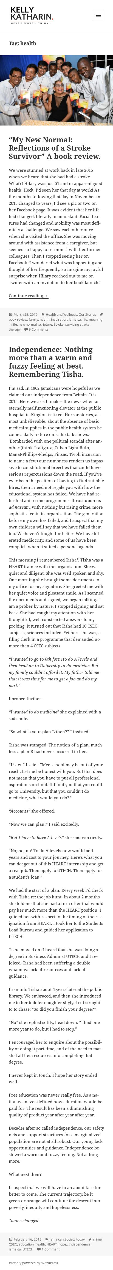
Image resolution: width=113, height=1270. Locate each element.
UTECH (27, 1249)
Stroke (59, 324)
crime (97, 1239)
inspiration (59, 319)
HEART (52, 1244)
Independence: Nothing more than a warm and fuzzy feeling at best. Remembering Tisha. (51, 361)
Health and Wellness (61, 314)
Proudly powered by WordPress (33, 1263)
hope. (62, 1244)
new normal (28, 324)
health (44, 319)
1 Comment (51, 1249)
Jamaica (75, 319)
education (26, 1244)
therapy (15, 329)
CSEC (13, 1244)
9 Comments (38, 329)
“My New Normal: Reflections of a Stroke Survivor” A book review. (55, 148)
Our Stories (87, 314)
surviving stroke (77, 324)
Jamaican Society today (67, 1239)
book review (18, 319)
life (85, 319)
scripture (45, 324)
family (33, 319)
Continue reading (29, 295)
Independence (80, 1244)
